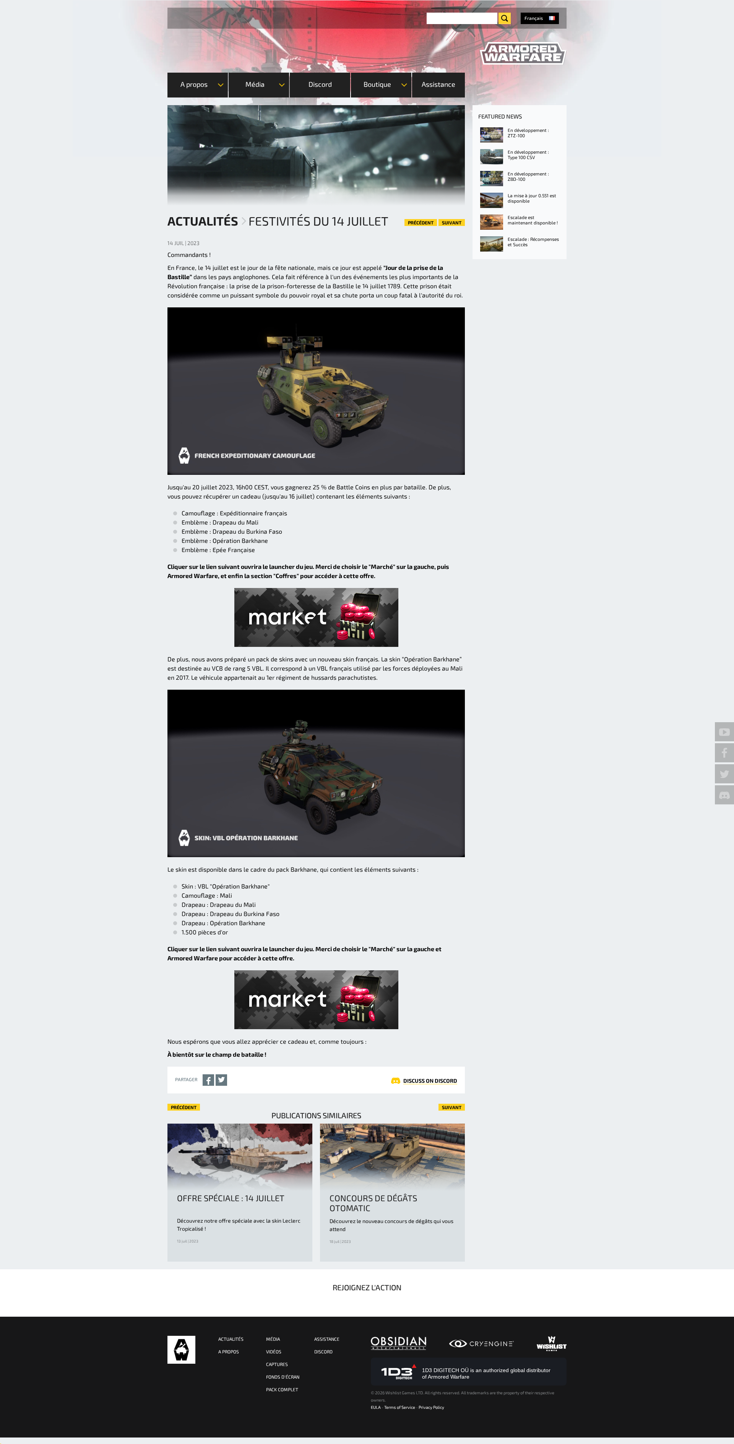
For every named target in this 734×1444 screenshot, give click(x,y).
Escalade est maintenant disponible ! (533, 219)
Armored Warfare (181, 1350)
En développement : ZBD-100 (528, 176)
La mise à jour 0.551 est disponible (532, 198)
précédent (421, 222)
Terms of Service (399, 1407)
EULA (376, 1407)
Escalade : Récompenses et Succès (533, 241)
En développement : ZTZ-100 (528, 132)
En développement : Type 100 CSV (528, 154)
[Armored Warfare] (523, 53)
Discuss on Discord (430, 1080)
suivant (451, 222)
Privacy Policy (431, 1407)
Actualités (202, 220)
